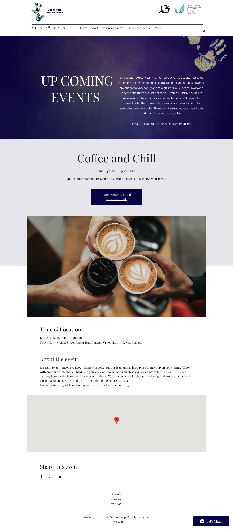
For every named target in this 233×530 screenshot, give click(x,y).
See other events (116, 199)
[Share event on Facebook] (41, 476)
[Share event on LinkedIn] (59, 476)
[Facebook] (204, 32)
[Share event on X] (50, 476)
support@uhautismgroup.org (48, 27)
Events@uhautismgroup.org (173, 123)
